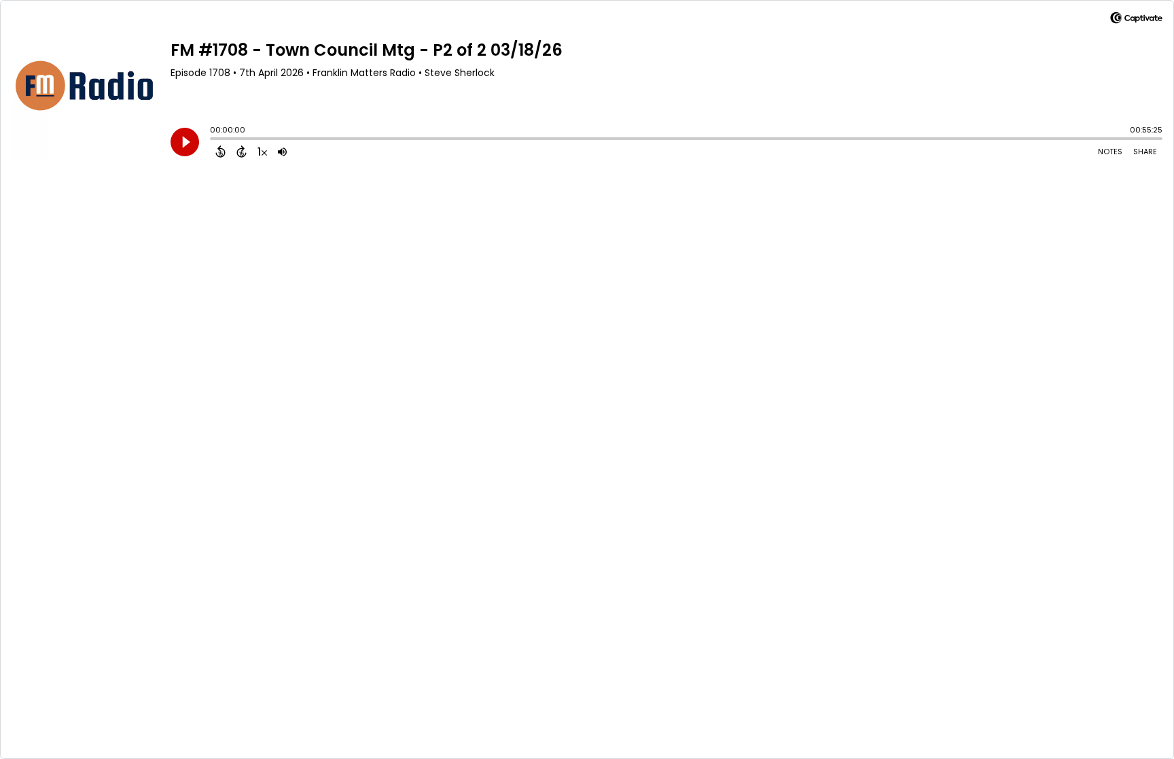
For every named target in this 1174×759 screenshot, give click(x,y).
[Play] (185, 142)
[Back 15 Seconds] (220, 151)
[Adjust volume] (282, 151)
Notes (1110, 151)
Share (1145, 151)
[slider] (213, 140)
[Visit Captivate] (1136, 20)
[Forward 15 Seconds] (241, 151)
